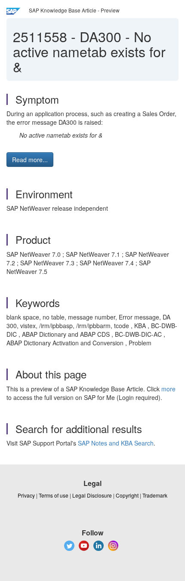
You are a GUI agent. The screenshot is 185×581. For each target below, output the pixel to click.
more (168, 388)
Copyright (127, 495)
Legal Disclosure (92, 495)
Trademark (154, 495)
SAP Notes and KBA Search (116, 443)
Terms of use (53, 495)
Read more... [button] (30, 159)
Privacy (26, 495)
